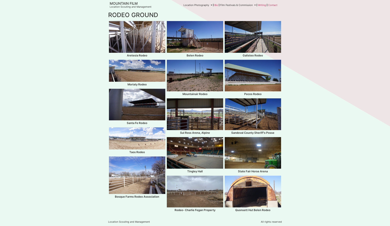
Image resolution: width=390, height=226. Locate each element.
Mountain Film (124, 3)
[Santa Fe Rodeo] (137, 104)
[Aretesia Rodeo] (137, 37)
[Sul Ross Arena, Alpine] (195, 114)
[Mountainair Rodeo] (195, 75)
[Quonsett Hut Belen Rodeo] (253, 191)
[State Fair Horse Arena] (253, 153)
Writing (262, 5)
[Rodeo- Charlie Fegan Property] (195, 191)
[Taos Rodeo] (137, 138)
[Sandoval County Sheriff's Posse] (253, 114)
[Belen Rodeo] (195, 37)
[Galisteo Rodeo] (253, 37)
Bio (216, 5)
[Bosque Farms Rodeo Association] (137, 175)
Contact (272, 5)
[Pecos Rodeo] (253, 75)
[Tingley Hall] (195, 153)
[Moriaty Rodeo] (137, 71)
